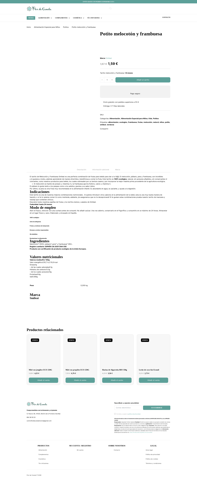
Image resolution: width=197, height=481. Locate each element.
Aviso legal (149, 450)
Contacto (166, 17)
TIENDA (31, 18)
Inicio (29, 27)
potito (167, 122)
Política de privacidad (153, 454)
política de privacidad (134, 414)
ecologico (123, 122)
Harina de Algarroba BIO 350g (114, 370)
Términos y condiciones (153, 463)
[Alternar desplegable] (51, 18)
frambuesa (132, 122)
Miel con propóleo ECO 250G (77, 370)
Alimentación (44, 18)
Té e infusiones (43, 463)
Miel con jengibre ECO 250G (40, 370)
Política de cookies (152, 459)
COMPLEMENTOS (61, 18)
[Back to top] (182, 476)
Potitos (66, 27)
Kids (150, 118)
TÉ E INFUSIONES (93, 18)
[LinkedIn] (120, 128)
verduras (110, 125)
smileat (103, 125)
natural (156, 122)
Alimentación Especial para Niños (47, 27)
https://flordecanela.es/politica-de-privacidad (141, 432)
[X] (115, 128)
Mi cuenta (80, 450)
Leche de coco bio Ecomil (149, 370)
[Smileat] (37, 307)
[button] (43, 380)
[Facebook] (111, 128)
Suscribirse (156, 408)
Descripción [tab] (81, 170)
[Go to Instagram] (31, 426)
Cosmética (42, 459)
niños (162, 122)
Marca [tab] (117, 170)
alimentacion (113, 122)
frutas (140, 122)
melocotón (148, 122)
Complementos (43, 454)
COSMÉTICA (77, 18)
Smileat (109, 58)
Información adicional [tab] (100, 170)
